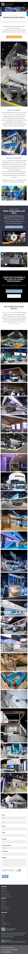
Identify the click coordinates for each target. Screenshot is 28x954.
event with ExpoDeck (9, 114)
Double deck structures (7, 312)
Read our (6, 952)
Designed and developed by (9, 949)
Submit (5, 876)
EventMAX (4, 160)
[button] (14, 237)
